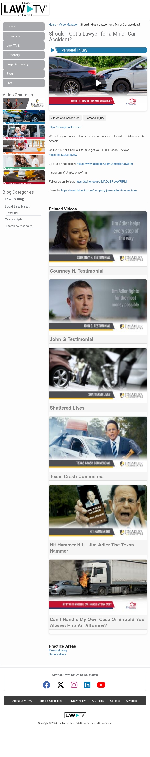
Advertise (132, 701)
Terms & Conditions (50, 701)
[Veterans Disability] (24, 162)
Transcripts (14, 219)
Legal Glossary (17, 64)
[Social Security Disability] (24, 132)
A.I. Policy (98, 701)
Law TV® (13, 45)
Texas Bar (12, 213)
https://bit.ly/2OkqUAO (63, 155)
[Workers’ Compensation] (24, 147)
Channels (13, 36)
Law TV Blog (14, 199)
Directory (13, 55)
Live (9, 83)
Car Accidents (57, 654)
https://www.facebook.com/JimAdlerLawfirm (105, 164)
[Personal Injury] (24, 117)
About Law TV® (22, 701)
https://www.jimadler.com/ (65, 127)
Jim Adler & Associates (19, 226)
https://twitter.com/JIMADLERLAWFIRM (101, 181)
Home (10, 27)
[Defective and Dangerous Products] (24, 177)
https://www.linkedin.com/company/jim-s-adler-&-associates (99, 190)
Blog (9, 74)
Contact (115, 701)
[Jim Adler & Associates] (24, 103)
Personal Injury (95, 118)
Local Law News (17, 206)
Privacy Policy (77, 701)
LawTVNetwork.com (101, 723)
